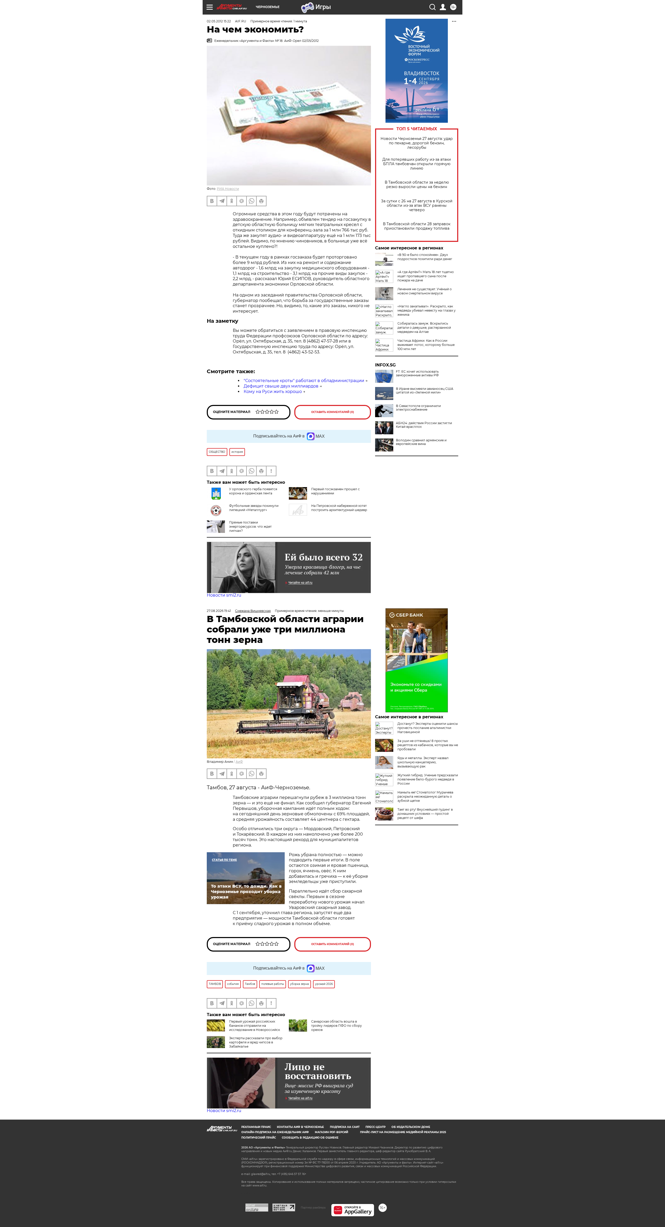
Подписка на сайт (345, 1127)
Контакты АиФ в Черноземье (300, 1127)
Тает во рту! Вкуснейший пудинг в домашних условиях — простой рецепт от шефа (425, 814)
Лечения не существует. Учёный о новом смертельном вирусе (424, 291)
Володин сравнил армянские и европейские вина (421, 442)
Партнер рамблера (313, 1207)
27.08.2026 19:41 (219, 611)
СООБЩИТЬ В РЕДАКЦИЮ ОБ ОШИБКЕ (310, 1137)
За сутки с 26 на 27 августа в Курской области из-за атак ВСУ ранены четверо (417, 205)
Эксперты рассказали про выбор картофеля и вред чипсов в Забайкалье (255, 1042)
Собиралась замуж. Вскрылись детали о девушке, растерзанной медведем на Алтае (424, 327)
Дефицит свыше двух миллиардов (281, 386)
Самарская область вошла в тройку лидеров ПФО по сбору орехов (336, 1025)
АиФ (239, 762)
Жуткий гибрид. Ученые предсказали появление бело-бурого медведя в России (427, 779)
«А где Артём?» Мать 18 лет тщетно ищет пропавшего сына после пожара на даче (425, 276)
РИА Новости (228, 189)
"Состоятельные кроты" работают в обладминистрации (304, 380)
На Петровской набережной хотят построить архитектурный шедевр (339, 508)
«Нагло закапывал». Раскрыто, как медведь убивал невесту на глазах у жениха (426, 310)
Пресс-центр (375, 1127)
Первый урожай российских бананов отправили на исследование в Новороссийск (254, 1025)
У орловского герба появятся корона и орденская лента (253, 491)
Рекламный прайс (256, 1127)
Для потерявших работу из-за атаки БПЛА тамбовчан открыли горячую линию (416, 164)
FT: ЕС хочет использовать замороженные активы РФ (417, 373)
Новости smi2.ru (224, 595)
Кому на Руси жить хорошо (273, 391)
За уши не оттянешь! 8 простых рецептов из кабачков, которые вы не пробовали (427, 745)
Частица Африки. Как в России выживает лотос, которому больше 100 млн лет (426, 345)
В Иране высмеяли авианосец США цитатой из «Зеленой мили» (424, 390)
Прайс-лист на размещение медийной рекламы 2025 (403, 1132)
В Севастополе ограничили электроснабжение (418, 407)
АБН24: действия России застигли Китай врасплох (424, 425)
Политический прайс (258, 1137)
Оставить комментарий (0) (332, 412)
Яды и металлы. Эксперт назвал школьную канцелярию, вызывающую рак (423, 762)
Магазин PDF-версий (331, 1132)
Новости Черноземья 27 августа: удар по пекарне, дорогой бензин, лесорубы (417, 143)
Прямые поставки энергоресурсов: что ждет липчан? (250, 526)
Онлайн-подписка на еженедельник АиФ (275, 1132)
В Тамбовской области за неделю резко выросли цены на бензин (417, 184)
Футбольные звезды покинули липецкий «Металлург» (253, 508)
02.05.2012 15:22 (219, 21)
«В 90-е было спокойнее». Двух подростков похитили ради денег (424, 257)
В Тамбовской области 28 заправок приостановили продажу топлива (416, 226)
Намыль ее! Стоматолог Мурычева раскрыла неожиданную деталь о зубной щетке (425, 796)
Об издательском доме (410, 1127)
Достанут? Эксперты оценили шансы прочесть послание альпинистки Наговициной (427, 728)
